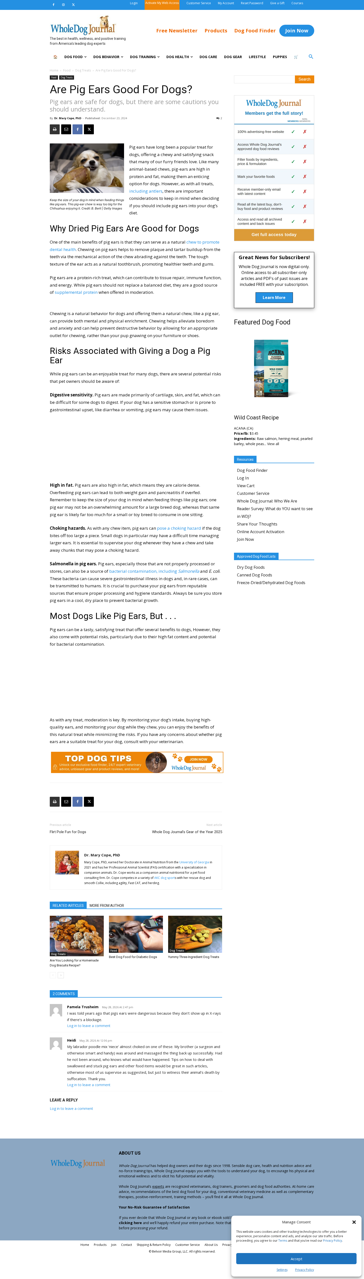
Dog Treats (83, 70)
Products (100, 1245)
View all (273, 443)
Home (54, 70)
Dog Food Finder (252, 470)
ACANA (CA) (243, 428)
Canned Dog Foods (254, 575)
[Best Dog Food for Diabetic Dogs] (136, 934)
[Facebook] (53, 5)
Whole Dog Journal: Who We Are (267, 501)
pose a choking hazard (179, 528)
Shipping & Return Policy (154, 1245)
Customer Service (253, 493)
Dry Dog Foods (251, 567)
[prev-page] (53, 975)
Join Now (245, 539)
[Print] (55, 129)
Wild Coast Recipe (256, 417)
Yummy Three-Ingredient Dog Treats (193, 957)
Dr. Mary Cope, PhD (67, 118)
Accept (296, 1258)
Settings (282, 1270)
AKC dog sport (164, 878)
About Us (211, 1245)
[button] (354, 1222)
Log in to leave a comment (88, 1025)
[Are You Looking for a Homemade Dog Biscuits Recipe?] (77, 936)
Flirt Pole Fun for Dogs (68, 832)
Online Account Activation (260, 531)
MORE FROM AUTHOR (107, 906)
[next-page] (61, 975)
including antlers (145, 191)
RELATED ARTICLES (68, 906)
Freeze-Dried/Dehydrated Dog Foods (271, 582)
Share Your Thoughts (257, 524)
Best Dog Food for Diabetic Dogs (133, 957)
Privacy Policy (332, 1240)
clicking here (130, 1222)
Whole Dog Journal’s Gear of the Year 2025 (187, 832)
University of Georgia (194, 862)
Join (113, 1245)
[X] (73, 5)
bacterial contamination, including (154, 571)
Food (67, 70)
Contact (126, 1245)
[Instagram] (63, 5)
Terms (282, 1240)
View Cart (246, 485)
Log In (243, 478)
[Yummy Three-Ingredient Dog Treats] (195, 934)
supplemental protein (76, 292)
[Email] (66, 129)
